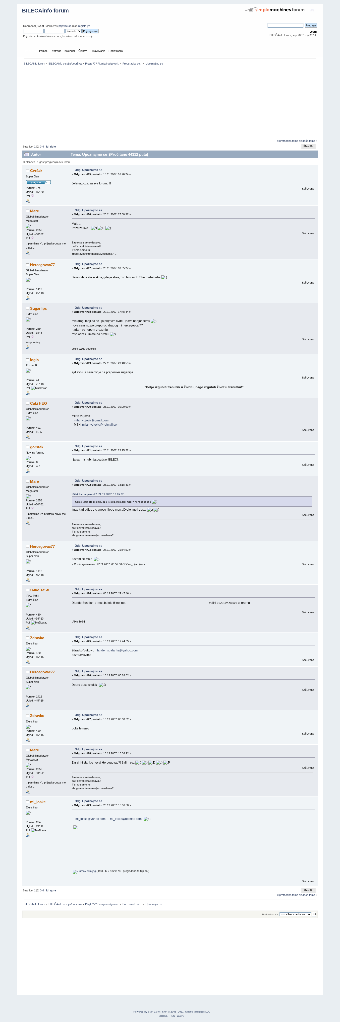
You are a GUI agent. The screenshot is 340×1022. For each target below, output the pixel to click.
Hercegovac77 (42, 265)
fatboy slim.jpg (87, 870)
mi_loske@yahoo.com (90, 819)
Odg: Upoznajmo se (88, 170)
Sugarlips (38, 308)
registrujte (84, 25)
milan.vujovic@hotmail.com (100, 424)
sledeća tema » (308, 140)
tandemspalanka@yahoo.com (117, 650)
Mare (34, 211)
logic (34, 360)
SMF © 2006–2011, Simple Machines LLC (186, 1011)
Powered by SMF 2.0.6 (146, 1011)
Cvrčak (36, 170)
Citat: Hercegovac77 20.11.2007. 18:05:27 (98, 494)
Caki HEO (38, 403)
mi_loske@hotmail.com (126, 819)
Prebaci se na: (270, 914)
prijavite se (64, 25)
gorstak (36, 447)
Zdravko (37, 638)
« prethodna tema (287, 140)
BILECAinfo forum (45, 10)
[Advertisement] (170, 104)
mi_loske (38, 802)
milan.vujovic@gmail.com (91, 420)
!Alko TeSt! (39, 590)
